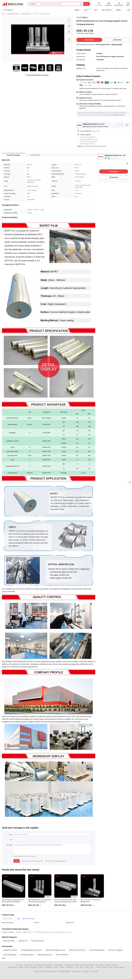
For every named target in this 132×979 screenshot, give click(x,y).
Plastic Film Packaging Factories (55, 950)
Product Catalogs (29, 918)
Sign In (79, 146)
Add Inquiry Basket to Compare (38, 75)
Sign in (128, 5)
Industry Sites (78, 965)
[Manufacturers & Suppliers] (12, 4)
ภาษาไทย (97, 967)
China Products (28, 965)
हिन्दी (92, 967)
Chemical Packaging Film (96, 950)
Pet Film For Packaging (115, 950)
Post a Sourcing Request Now (56, 861)
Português (34, 967)
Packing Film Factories (10, 950)
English (21, 967)
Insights (115, 965)
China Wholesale (58, 965)
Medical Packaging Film (45, 955)
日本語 (87, 967)
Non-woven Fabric (7, 922)
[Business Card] (127, 163)
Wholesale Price (69, 965)
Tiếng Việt (110, 967)
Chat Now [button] (118, 40)
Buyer (85, 10)
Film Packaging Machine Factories (31, 950)
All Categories (9, 10)
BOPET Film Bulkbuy (62, 955)
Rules (128, 10)
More (3, 958)
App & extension (106, 10)
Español (27, 967)
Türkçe (103, 967)
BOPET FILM (70, 922)
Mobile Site (108, 965)
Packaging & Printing (12, 13)
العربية (76, 967)
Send (16, 861)
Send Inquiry (89, 40)
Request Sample (117, 44)
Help (95, 10)
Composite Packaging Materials (41, 13)
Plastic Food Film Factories (77, 950)
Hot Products (18, 965)
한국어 (81, 967)
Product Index (99, 965)
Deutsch (62, 967)
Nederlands (70, 967)
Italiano (56, 967)
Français (41, 967)
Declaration (86, 971)
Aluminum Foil (23, 941)
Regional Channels (89, 965)
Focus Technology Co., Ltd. (53, 971)
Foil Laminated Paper (37, 941)
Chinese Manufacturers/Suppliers (43, 965)
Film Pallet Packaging (9, 955)
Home (3, 13)
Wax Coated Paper (9, 941)
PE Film (36, 922)
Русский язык (48, 967)
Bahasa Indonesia (119, 967)
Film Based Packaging (27, 955)
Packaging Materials (25, 13)
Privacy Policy (94, 971)
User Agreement (77, 971)
